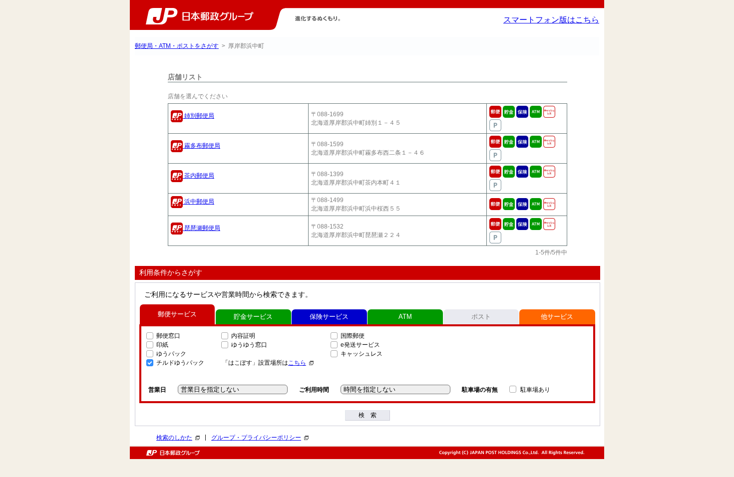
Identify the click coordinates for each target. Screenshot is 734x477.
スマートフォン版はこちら (551, 19)
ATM (405, 316)
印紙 (162, 344)
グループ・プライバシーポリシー (256, 437)
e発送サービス (360, 344)
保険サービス (329, 316)
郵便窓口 (168, 335)
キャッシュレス (361, 353)
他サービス (557, 316)
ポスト (481, 316)
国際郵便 (353, 335)
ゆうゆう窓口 (249, 344)
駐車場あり (535, 389)
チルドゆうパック (180, 362)
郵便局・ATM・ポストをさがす (177, 45)
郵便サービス (177, 314)
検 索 (367, 415)
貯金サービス (253, 316)
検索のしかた (174, 437)
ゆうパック (171, 353)
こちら (297, 362)
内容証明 (243, 335)
